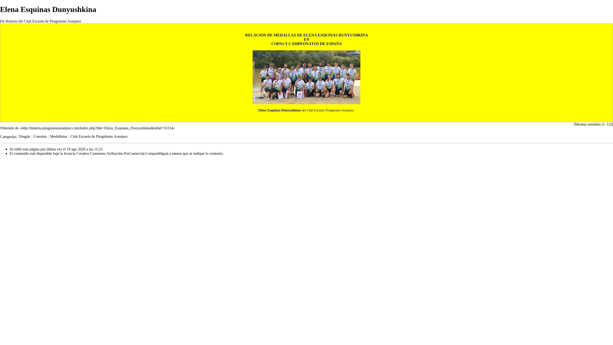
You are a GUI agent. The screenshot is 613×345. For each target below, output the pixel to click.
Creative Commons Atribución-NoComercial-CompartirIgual (122, 153)
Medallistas (58, 136)
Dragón (24, 136)
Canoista (40, 136)
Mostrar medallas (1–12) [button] (593, 124)
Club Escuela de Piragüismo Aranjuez (99, 136)
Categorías (8, 136)
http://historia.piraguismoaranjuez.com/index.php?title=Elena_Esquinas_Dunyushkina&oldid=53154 (97, 128)
